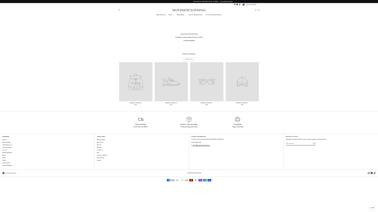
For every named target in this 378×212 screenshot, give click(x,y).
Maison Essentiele (7, 152)
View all (189, 59)
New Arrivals (161, 15)
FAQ (98, 152)
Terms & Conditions (102, 155)
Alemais (4, 139)
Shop (171, 15)
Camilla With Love (7, 145)
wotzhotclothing (189, 10)
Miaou (4, 155)
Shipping (99, 147)
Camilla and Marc (7, 147)
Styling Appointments (213, 15)
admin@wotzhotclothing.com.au (201, 145)
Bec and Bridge (6, 142)
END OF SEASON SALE (195, 15)
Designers (180, 15)
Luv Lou (4, 150)
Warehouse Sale (101, 139)
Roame (4, 160)
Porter (4, 158)
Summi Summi (6, 163)
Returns (99, 145)
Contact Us (100, 150)
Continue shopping (189, 40)
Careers (99, 160)
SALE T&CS (100, 142)
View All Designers (7, 165)
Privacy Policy (100, 158)
